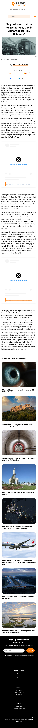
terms (22, 379)
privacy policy (30, 379)
